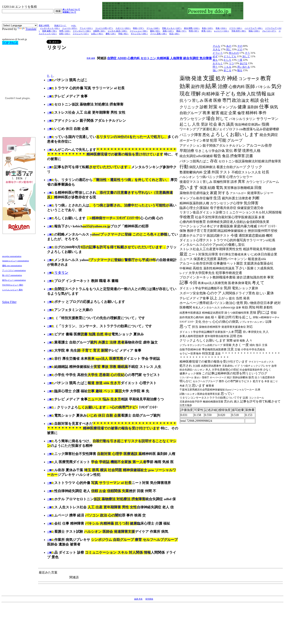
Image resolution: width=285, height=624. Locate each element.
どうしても (230, 56)
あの (228, 46)
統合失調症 (191, 58)
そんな (216, 46)
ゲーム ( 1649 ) (153, 28)
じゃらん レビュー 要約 (12, 290)
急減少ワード (60, 25)
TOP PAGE (10, 43)
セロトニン (149, 58)
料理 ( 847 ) (194, 31)
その (239, 46)
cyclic (73, 25)
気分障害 (206, 58)
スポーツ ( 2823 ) (123, 28)
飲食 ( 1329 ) (207, 28)
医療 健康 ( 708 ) (49, 31)
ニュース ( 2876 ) (69, 28)
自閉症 (112, 58)
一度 (239, 59)
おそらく (218, 63)
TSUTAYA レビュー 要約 (12, 285)
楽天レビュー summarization (14, 280)
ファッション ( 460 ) (139, 31)
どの (239, 49)
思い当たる (243, 66)
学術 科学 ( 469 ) (238, 31)
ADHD (122, 58)
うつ (231, 63)
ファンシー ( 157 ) (81, 34)
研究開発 (149, 599)
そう (247, 52)
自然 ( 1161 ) (64, 34)
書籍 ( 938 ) (155, 31)
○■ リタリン (57, 273)
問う (215, 66)
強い (215, 70)
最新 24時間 (44, 25)
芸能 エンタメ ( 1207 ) (172, 28)
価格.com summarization (12, 265)
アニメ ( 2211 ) (86, 28)
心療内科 (134, 58)
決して (246, 56)
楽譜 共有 (138, 599)
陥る (239, 70)
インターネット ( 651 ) (50, 28)
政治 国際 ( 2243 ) (192, 28)
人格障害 (176, 58)
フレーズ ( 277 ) (269, 31)
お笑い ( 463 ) (97, 34)
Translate (30, 29)
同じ (228, 49)
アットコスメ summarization (14, 270)
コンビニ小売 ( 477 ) (104, 28)
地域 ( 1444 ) (254, 31)
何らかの (234, 52)
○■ (49, 80)
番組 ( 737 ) (181, 31)
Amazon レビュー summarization (15, 261)
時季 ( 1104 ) (65, 31)
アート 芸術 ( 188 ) (158, 34)
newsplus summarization (11, 256)
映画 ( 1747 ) (138, 28)
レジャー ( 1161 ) (221, 31)
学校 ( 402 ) (123, 34)
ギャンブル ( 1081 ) (139, 34)
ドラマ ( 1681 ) (235, 28)
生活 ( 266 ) (174, 34)
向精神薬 (163, 58)
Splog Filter (9, 302)
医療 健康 (91, 58)
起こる (227, 70)
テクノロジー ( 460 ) (82, 31)
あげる (243, 63)
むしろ (227, 59)
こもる (227, 66)
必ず (215, 56)
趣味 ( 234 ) (111, 34)
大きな (216, 49)
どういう (218, 52)
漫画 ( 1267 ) (168, 31)
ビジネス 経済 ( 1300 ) (117, 31)
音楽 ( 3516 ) (221, 28)
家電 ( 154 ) (206, 31)
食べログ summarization (12, 275)
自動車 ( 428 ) (99, 31)
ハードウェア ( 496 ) (254, 28)
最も (215, 59)
